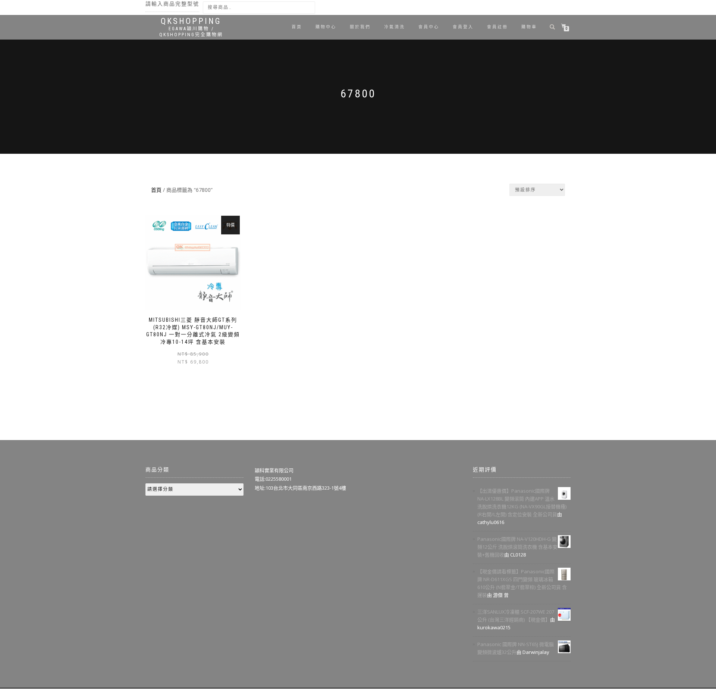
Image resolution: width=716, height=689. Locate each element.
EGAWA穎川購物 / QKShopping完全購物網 (191, 31)
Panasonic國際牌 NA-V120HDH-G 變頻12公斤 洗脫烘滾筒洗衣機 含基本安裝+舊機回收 (517, 547)
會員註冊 (497, 27)
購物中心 (325, 27)
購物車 (529, 27)
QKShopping (191, 21)
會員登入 (463, 27)
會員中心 (428, 27)
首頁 (297, 27)
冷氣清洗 (394, 27)
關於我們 (360, 27)
